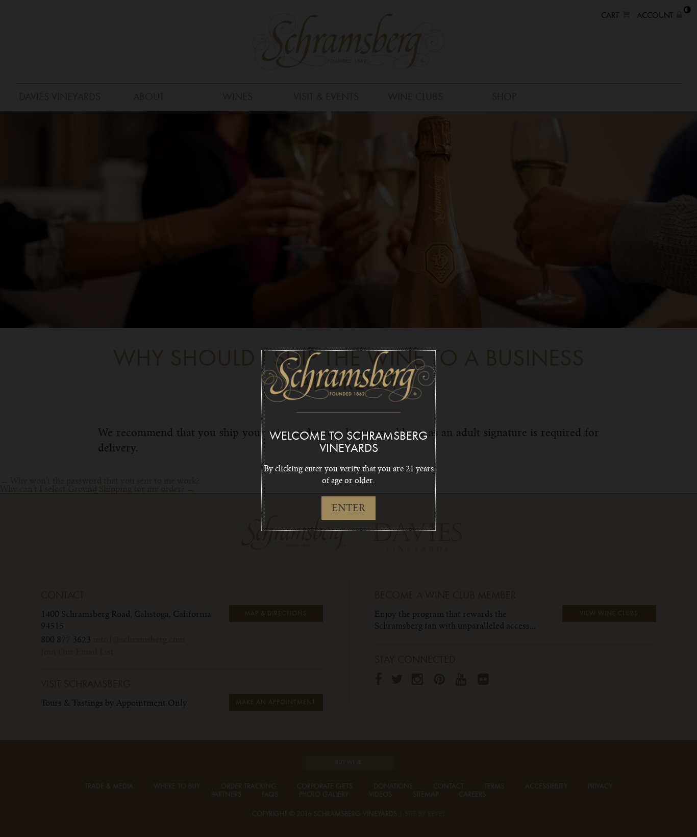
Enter (348, 508)
